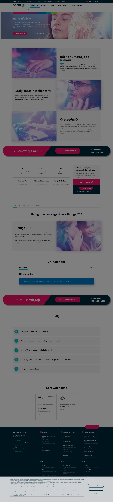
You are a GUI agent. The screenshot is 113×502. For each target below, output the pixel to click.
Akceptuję (96, 485)
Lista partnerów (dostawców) (15, 496)
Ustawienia (96, 493)
